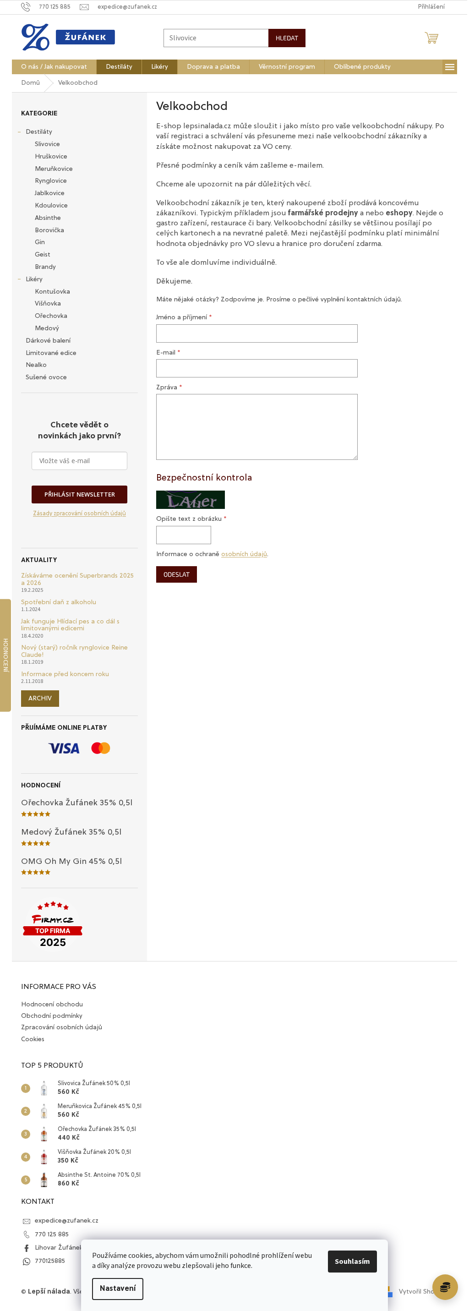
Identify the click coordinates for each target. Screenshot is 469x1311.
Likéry (34, 279)
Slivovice (47, 144)
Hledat (287, 38)
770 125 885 (52, 1234)
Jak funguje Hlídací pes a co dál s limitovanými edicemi (70, 625)
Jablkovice (50, 193)
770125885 (50, 1261)
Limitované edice (51, 353)
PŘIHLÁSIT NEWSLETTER (79, 494)
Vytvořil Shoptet (423, 1292)
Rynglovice (51, 181)
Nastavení (118, 1289)
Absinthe (48, 218)
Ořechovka (51, 316)
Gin (40, 242)
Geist (42, 254)
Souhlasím (352, 1261)
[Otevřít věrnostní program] (445, 1287)
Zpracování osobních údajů (61, 1027)
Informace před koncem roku (65, 674)
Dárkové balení (48, 341)
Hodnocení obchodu (52, 1004)
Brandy (45, 267)
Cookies (32, 1039)
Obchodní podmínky (51, 1016)
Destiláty (39, 132)
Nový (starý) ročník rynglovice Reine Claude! (74, 651)
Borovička (49, 230)
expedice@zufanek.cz (66, 1221)
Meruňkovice (54, 169)
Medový (47, 328)
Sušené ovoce (46, 377)
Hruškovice (51, 156)
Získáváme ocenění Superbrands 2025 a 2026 (77, 579)
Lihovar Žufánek (59, 1248)
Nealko (36, 365)
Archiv (40, 698)
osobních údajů (244, 554)
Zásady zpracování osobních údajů (79, 514)
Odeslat (177, 574)
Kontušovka (52, 292)
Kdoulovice (51, 205)
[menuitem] (54, 67)
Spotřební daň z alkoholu (58, 602)
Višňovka (48, 303)
